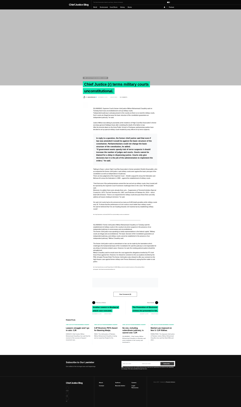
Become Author (120, 385)
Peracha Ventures (170, 382)
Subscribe (166, 363)
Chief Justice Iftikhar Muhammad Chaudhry (95, 77)
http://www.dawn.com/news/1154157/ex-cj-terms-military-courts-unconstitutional (112, 214)
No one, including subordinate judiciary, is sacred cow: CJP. (133, 330)
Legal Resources (135, 386)
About (101, 382)
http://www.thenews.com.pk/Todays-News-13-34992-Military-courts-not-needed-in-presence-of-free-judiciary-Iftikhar (119, 267)
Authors (117, 382)
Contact (101, 385)
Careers (134, 382)
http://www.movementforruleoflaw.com (107, 269)
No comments (123, 97)
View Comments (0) (125, 294)
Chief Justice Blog (78, 4)
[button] (66, 4)
